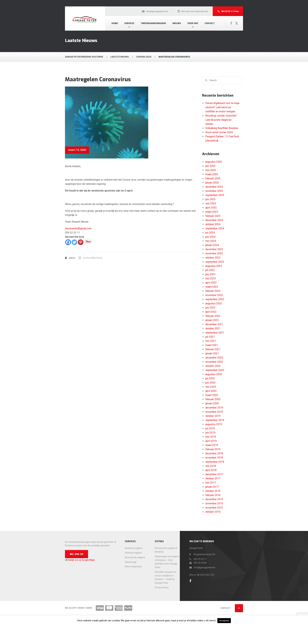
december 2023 (214, 249)
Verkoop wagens (133, 552)
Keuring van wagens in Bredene (166, 550)
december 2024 (214, 220)
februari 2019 (212, 449)
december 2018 (214, 453)
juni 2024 (210, 236)
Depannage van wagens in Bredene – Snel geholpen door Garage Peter (167, 562)
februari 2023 (212, 290)
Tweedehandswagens (153, 23)
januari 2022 (212, 320)
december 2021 (214, 324)
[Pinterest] (80, 242)
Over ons (192, 23)
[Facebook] (68, 242)
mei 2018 (210, 465)
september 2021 (214, 332)
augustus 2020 (213, 374)
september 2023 (214, 261)
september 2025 (214, 195)
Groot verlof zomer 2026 (219, 132)
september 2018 (214, 461)
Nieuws (176, 23)
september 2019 (214, 420)
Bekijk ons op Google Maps (81, 560)
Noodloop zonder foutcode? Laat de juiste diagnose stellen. (221, 119)
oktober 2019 (212, 415)
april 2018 (211, 470)
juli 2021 (210, 336)
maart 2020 (211, 395)
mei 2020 (210, 386)
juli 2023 (210, 270)
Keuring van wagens (135, 557)
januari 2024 (212, 245)
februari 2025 (212, 215)
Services (129, 23)
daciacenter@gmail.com (78, 228)
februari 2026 (212, 178)
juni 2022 (210, 307)
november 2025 (214, 190)
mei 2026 (210, 170)
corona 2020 (89, 258)
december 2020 (214, 357)
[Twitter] (74, 242)
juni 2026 (210, 165)
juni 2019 (210, 432)
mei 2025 (210, 203)
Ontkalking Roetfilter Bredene (221, 128)
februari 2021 (212, 349)
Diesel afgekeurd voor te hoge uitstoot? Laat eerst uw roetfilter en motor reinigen (222, 107)
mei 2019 (210, 436)
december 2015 (214, 499)
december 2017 (214, 474)
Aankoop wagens (133, 548)
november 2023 (214, 253)
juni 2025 (210, 199)
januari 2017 (212, 486)
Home (114, 23)
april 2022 (211, 311)
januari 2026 (212, 182)
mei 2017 (210, 482)
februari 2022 (212, 315)
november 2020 (214, 361)
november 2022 (214, 295)
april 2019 (211, 440)
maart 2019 (211, 445)
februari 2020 (212, 399)
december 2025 (214, 186)
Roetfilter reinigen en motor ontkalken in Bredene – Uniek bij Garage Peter (165, 577)
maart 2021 (211, 345)
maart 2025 (211, 211)
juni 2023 (210, 274)
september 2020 (214, 370)
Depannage (131, 562)
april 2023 (211, 282)
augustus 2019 (213, 424)
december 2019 (214, 407)
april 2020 (211, 390)
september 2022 (214, 299)
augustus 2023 (213, 265)
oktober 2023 (212, 257)
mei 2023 (210, 278)
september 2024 (214, 228)
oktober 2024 (212, 224)
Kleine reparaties (133, 566)
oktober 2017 (212, 478)
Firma (99, 258)
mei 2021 (210, 340)
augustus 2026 (213, 161)
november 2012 (214, 507)
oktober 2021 (212, 328)
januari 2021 (212, 353)
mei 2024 (210, 240)
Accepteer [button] (224, 620)
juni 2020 (210, 382)
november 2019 (214, 411)
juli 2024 (210, 232)
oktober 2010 (212, 511)
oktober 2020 (212, 365)
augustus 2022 (213, 303)
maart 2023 (211, 286)
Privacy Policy (162, 587)
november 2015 (214, 503)
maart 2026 (211, 174)
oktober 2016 (212, 490)
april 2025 (211, 207)
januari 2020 (212, 403)
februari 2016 (212, 495)
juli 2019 (210, 428)
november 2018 (214, 457)
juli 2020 (210, 378)
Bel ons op (76, 554)
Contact (209, 23)
